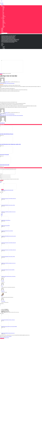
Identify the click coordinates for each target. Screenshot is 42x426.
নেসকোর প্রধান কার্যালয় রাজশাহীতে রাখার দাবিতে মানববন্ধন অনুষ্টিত (7, 42)
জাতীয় (3, 27)
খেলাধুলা (2, 29)
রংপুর (3, 23)
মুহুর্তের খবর (4, 26)
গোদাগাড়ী (4, 7)
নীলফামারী (4, 22)
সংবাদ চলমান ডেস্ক (6, 112)
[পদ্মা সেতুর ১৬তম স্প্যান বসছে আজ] (6, 153)
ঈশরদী (3, 15)
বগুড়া (3, 25)
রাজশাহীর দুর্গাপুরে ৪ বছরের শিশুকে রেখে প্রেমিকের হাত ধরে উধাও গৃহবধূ (8, 37)
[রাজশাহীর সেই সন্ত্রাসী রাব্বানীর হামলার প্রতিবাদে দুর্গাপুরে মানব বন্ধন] (5, 332)
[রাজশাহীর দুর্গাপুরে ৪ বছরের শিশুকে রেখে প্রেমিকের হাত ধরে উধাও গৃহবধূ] (5, 211)
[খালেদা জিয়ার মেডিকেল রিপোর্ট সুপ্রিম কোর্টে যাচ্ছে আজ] (6, 132)
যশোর (3, 24)
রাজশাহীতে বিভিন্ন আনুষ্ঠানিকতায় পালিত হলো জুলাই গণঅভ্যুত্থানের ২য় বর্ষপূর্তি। (8, 40)
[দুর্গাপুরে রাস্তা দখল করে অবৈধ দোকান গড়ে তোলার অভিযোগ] (5, 230)
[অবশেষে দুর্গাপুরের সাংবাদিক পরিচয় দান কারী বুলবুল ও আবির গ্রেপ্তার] (5, 319)
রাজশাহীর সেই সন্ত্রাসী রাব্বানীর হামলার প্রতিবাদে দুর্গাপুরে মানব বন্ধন (8, 333)
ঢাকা (3, 19)
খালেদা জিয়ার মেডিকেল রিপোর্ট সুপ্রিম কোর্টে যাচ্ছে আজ (6, 134)
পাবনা (3, 13)
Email (1, 176)
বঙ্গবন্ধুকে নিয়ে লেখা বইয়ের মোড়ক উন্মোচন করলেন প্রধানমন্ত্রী (7, 190)
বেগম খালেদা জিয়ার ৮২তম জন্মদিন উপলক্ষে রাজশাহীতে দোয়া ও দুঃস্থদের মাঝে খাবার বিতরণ (10, 39)
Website (1, 177)
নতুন (1, 214)
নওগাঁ (3, 10)
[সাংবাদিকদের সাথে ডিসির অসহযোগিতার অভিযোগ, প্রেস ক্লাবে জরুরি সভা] (5, 275)
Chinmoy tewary (3, 301)
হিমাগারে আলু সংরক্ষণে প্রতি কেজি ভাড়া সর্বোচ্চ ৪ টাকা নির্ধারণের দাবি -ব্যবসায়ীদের (9, 41)
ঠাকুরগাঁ (3, 21)
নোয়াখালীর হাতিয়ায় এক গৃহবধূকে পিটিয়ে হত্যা (5, 220)
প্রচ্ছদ (1, 5)
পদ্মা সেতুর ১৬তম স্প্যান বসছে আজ (4, 154)
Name (1, 175)
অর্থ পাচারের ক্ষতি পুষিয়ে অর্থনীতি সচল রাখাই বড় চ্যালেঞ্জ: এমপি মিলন (8, 36)
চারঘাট (3, 8)
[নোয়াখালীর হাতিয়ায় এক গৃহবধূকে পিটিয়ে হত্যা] (5, 219)
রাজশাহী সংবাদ (2, 6)
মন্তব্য (1, 215)
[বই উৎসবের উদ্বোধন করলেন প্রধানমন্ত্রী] (5, 163)
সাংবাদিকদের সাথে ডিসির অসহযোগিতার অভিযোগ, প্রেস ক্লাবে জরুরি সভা (8, 38)
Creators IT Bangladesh (8, 336)
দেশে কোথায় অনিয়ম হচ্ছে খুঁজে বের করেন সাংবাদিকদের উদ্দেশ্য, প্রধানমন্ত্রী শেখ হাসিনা (10, 144)
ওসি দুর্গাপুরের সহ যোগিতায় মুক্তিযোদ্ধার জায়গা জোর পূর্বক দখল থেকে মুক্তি (8, 236)
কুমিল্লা (3, 20)
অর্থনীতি (2, 28)
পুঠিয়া (3, 12)
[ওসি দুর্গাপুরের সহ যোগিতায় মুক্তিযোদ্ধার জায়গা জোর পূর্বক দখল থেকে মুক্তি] (5, 235)
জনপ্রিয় (2, 213)
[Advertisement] (21, 54)
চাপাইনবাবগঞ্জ (4, 16)
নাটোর (3, 17)
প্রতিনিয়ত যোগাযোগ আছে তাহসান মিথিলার (5, 225)
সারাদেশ (3, 18)
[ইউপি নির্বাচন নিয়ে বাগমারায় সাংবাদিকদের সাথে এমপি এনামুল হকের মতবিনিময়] (5, 325)
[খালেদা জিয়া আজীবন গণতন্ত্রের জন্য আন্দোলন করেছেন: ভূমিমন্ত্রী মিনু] (5, 269)
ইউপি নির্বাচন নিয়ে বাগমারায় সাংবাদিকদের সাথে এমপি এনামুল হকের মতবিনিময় (9, 326)
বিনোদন (2, 30)
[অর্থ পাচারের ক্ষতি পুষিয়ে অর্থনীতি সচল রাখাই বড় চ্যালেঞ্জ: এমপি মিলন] (5, 204)
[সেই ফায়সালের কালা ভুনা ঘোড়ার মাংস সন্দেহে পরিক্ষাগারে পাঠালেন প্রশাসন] (5, 249)
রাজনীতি (2, 31)
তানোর (3, 9)
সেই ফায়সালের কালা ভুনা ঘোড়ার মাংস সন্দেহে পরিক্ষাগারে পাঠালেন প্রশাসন (8, 35)
